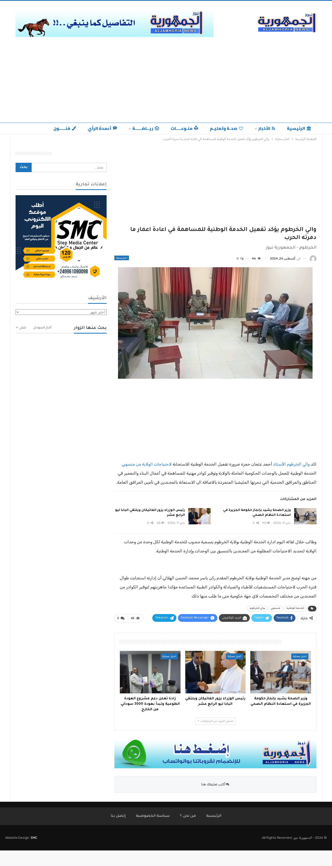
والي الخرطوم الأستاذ (291, 464)
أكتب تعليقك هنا (213, 784)
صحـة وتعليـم (223, 128)
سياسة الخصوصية (153, 816)
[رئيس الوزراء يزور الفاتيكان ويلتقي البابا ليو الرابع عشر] (199, 516)
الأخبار (264, 128)
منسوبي (275, 608)
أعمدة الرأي (99, 128)
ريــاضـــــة (142, 128)
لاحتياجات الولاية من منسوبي (147, 464)
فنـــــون (61, 128)
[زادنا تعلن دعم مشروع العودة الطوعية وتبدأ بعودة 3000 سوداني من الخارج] (150, 672)
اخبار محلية (121, 257)
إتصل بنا (118, 816)
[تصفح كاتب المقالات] (313, 258)
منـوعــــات (181, 128)
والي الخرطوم (257, 608)
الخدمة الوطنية (295, 608)
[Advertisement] (166, 83)
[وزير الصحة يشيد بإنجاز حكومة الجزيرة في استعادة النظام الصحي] (305, 516)
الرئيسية (296, 128)
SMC (34, 838)
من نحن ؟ (188, 816)
